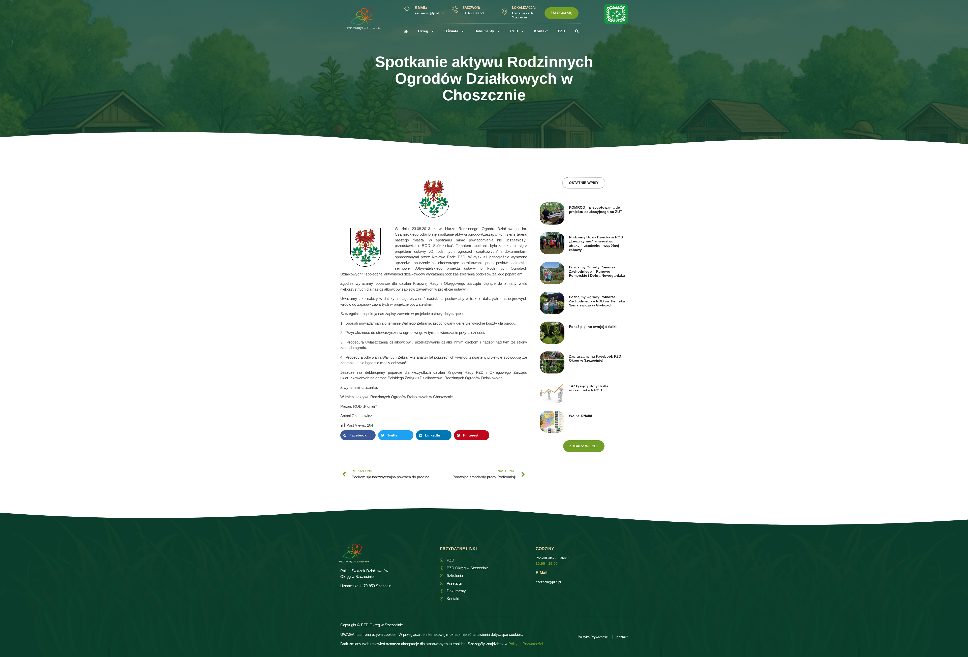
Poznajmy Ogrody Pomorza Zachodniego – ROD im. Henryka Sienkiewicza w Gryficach (597, 301)
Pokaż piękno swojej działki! (593, 327)
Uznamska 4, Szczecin (523, 15)
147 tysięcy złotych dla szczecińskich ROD (588, 388)
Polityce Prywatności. (526, 644)
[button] (358, 435)
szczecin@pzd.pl (548, 582)
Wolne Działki (580, 416)
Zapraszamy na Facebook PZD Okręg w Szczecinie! (595, 358)
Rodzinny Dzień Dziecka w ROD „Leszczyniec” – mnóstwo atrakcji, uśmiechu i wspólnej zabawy (596, 243)
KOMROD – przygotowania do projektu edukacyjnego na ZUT (595, 209)
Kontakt (541, 31)
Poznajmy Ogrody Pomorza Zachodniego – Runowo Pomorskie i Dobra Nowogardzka (597, 271)
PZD (561, 31)
